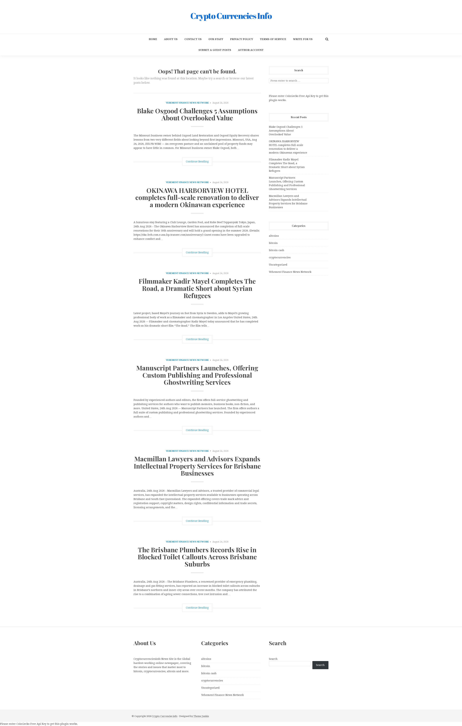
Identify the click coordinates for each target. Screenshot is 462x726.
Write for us (303, 39)
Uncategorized (278, 264)
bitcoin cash (276, 250)
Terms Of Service (273, 39)
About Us (171, 39)
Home (153, 39)
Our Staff (215, 39)
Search (273, 658)
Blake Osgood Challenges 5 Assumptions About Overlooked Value (197, 114)
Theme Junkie (201, 716)
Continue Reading (197, 161)
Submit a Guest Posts (215, 50)
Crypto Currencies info (164, 716)
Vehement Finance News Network (187, 103)
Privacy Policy (241, 39)
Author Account (250, 50)
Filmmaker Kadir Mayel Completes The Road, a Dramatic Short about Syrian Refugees (197, 288)
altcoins (274, 235)
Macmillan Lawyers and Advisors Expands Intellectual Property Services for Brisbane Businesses (197, 465)
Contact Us (193, 39)
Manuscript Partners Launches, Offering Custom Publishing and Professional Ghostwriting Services (197, 374)
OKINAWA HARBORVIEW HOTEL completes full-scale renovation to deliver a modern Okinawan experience (197, 197)
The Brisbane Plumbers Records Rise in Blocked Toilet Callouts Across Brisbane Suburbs (197, 556)
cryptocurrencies (280, 257)
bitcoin (273, 243)
